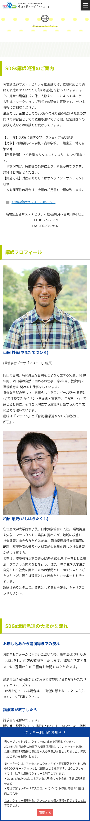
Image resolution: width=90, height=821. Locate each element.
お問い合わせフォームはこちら (33, 202)
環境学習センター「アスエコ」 (26, 5)
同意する (45, 812)
